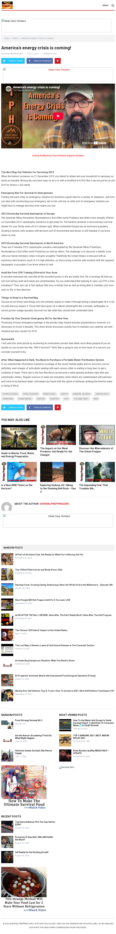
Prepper (41, 399)
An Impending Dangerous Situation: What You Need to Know (44, 660)
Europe (64, 394)
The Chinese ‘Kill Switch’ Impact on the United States (41, 630)
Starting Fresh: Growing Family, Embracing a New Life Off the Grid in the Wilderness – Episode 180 (64, 585)
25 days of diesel (10, 394)
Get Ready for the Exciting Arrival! (31, 852)
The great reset (81, 399)
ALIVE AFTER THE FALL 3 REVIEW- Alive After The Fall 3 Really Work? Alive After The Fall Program (63, 615)
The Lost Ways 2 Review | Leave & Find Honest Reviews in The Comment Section (54, 645)
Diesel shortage (30, 394)
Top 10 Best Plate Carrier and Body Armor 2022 (38, 570)
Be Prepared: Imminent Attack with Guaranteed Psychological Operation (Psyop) (55, 675)
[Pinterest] (58, 61)
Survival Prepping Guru (22, 923)
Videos (15, 38)
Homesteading (24, 399)
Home (6, 38)
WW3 (96, 399)
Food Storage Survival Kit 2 (28, 720)
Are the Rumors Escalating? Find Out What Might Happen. (33, 736)
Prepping (54, 399)
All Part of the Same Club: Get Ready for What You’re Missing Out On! (49, 554)
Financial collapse (81, 394)
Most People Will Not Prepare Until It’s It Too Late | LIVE (42, 600)
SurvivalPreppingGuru (12, 54)
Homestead (8, 399)
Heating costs (102, 394)
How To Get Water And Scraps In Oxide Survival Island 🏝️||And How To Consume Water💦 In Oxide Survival (93, 723)
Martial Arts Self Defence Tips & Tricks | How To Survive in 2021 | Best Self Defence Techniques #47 (64, 691)
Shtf (66, 399)
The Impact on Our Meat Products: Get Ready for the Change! (56, 451)
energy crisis (49, 394)
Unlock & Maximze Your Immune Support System (58, 155)
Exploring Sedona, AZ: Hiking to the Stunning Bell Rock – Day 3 (58, 488)
